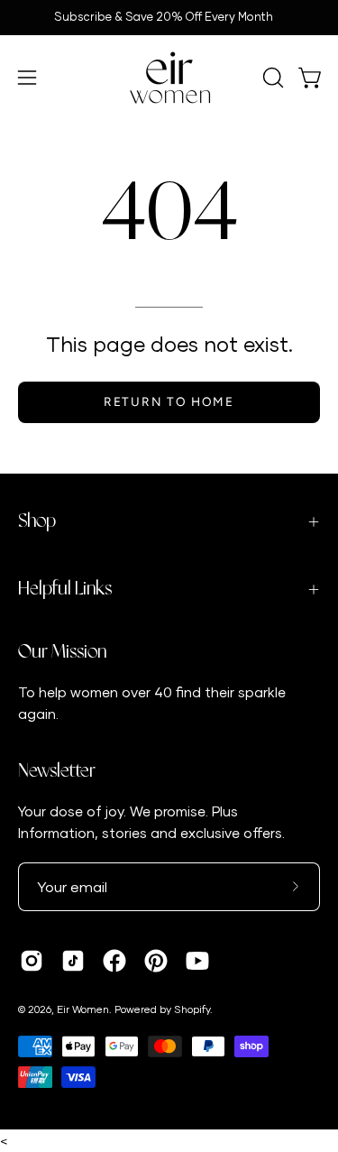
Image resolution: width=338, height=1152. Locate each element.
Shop (37, 521)
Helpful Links (65, 589)
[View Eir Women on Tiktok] (73, 960)
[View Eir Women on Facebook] (114, 960)
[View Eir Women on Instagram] (31, 960)
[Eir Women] (169, 77)
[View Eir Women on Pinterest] (155, 960)
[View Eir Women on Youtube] (197, 960)
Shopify (192, 1009)
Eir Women (83, 1009)
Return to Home (169, 401)
